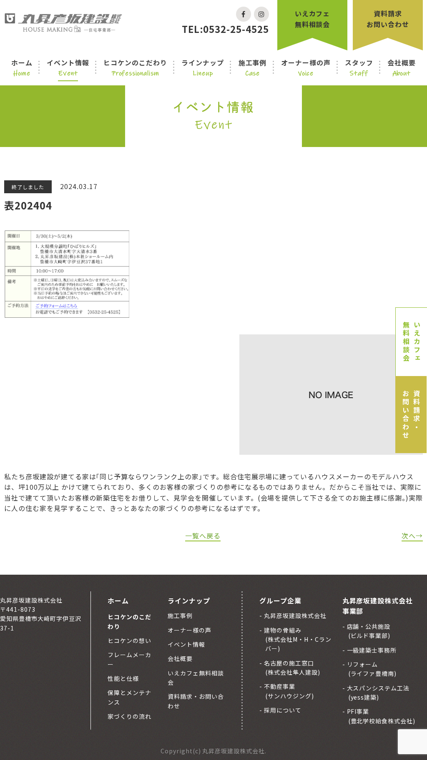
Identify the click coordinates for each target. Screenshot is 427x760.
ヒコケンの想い (129, 640)
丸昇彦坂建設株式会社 (294, 615)
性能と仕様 (123, 678)
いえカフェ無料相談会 (312, 18)
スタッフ (359, 67)
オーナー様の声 (306, 67)
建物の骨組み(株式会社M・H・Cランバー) (297, 639)
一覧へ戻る (203, 536)
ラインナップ (202, 67)
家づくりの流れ (129, 716)
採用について (281, 710)
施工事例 (253, 67)
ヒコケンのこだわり (135, 67)
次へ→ (412, 536)
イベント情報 (68, 67)
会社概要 (401, 67)
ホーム (22, 67)
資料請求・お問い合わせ (411, 415)
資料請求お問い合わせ (388, 18)
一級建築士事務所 (371, 650)
